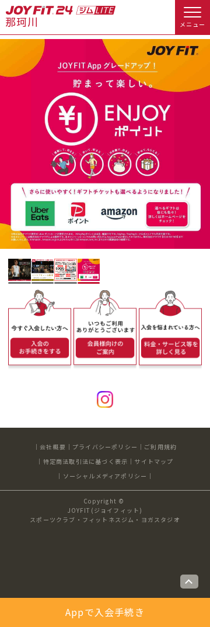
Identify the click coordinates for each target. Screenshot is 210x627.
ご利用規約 (160, 446)
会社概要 (53, 446)
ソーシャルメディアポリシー (105, 475)
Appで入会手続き (105, 612)
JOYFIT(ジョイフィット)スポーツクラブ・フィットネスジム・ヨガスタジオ (105, 515)
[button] (19, 270)
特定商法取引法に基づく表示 (85, 461)
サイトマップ (153, 461)
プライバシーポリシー (105, 446)
